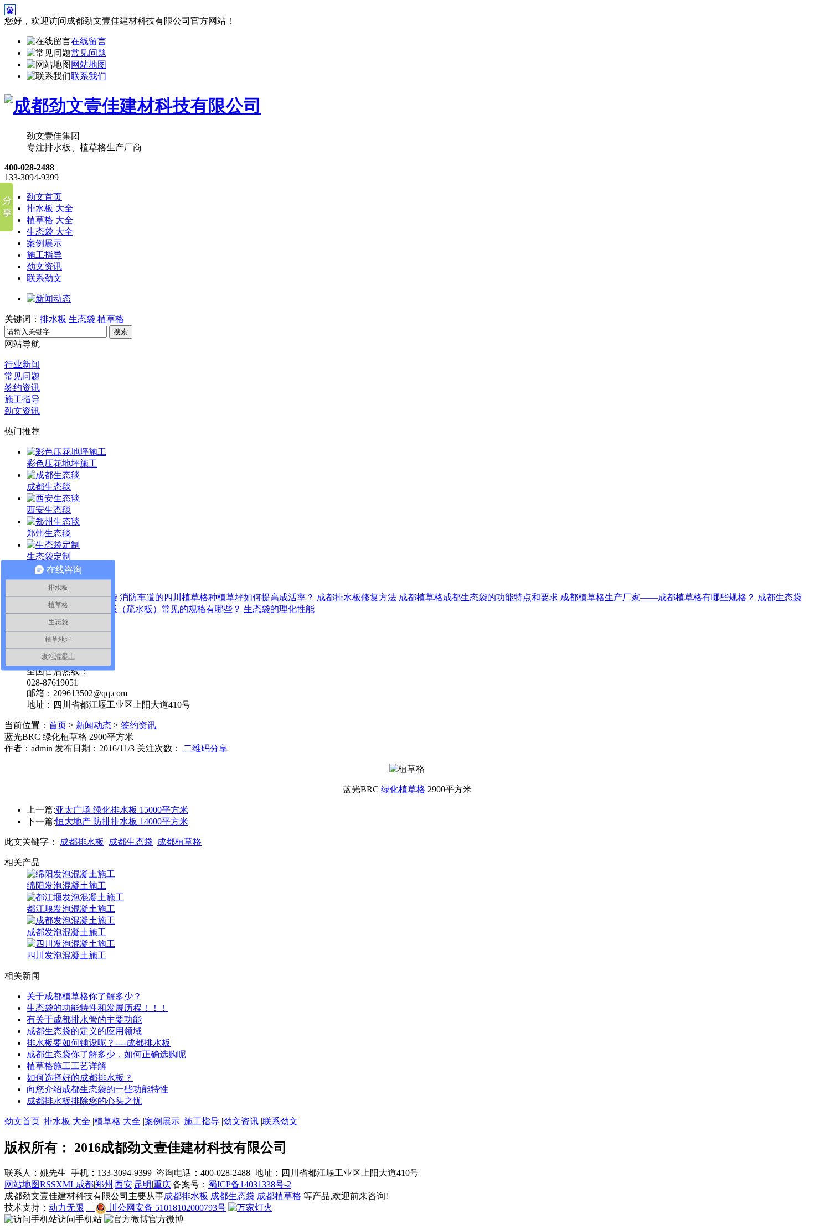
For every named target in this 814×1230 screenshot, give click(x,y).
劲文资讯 (44, 266)
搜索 (121, 332)
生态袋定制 (49, 556)
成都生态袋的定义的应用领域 (84, 1031)
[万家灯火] (250, 1207)
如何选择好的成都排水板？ (80, 1077)
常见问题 (88, 53)
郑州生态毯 (49, 533)
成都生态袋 (131, 842)
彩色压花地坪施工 (62, 463)
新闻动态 (93, 725)
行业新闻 (22, 364)
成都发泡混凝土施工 (66, 932)
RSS (48, 1184)
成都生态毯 (49, 486)
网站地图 (88, 64)
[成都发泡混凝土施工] (71, 920)
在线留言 (88, 41)
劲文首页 (44, 196)
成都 (85, 1184)
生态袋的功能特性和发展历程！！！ (97, 1008)
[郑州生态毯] (53, 521)
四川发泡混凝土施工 (66, 955)
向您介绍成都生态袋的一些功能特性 (97, 1089)
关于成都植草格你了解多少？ (84, 996)
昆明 (143, 1184)
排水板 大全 (50, 208)
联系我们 (88, 76)
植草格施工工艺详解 (66, 1066)
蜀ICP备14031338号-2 (249, 1184)
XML (66, 1184)
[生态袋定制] (53, 544)
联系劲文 (44, 278)
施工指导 (44, 255)
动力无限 (66, 1207)
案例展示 (44, 243)
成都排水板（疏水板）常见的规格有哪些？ (157, 609)
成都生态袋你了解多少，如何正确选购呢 (106, 1054)
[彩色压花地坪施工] (66, 451)
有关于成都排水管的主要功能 (84, 1019)
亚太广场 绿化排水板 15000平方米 (121, 809)
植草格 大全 (50, 220)
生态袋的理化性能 (279, 609)
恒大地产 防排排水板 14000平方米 (121, 821)
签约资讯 (22, 387)
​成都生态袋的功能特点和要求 (500, 597)
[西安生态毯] (53, 498)
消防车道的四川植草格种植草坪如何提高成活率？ (217, 597)
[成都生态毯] (53, 475)
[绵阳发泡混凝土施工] (71, 874)
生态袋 (82, 319)
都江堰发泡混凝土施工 (71, 909)
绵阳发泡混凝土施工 (66, 885)
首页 (57, 725)
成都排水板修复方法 (356, 597)
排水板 (53, 319)
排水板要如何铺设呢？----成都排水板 (99, 1042)
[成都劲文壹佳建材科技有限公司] (132, 106)
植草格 (110, 319)
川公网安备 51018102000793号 (166, 1207)
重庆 (162, 1184)
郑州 (104, 1184)
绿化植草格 (403, 789)
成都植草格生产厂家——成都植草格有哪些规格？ (657, 597)
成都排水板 (82, 842)
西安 (123, 1184)
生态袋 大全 (50, 231)
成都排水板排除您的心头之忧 (84, 1101)
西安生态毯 (49, 510)
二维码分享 (205, 748)
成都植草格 (421, 597)
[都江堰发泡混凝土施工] (75, 897)
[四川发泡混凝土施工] (71, 943)
